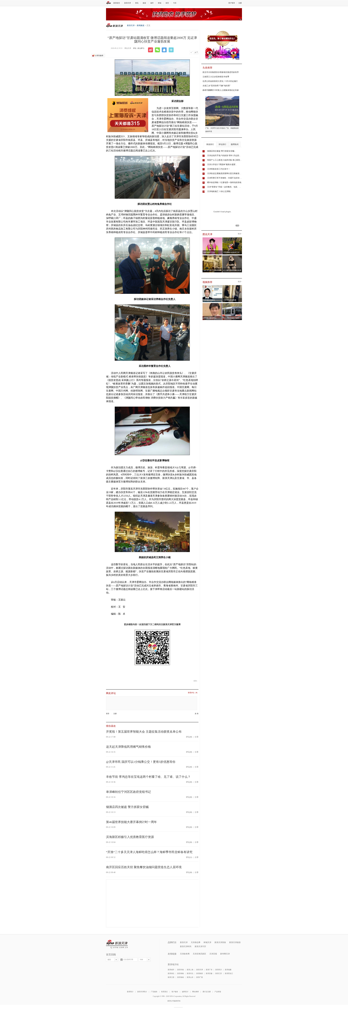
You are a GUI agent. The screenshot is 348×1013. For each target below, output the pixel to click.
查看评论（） (193, 693)
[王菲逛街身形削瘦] (232, 286)
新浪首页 (116, 3)
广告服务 (154, 992)
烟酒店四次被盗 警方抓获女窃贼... (221, 151)
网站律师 (195, 992)
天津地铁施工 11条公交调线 (219, 191)
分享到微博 (99, 56)
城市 (152, 3)
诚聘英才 (185, 992)
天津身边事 (195, 942)
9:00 (141, 960)
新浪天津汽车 (200, 946)
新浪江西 (171, 977)
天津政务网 (184, 954)
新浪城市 (171, 970)
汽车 (174, 3)
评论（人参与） (139, 48)
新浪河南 (180, 970)
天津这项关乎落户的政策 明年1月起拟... (224, 156)
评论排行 (222, 144)
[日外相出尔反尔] (212, 286)
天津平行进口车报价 (217, 128)
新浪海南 (180, 977)
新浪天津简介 (142, 992)
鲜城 (159, 3)
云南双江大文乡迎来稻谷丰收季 (216, 77)
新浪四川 (218, 970)
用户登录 (231, 3)
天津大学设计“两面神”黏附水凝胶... (222, 164)
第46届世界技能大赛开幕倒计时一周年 (131, 822)
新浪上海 (190, 970)
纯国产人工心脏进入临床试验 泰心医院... (224, 160)
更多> (240, 234)
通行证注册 (207, 992)
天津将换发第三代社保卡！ (218, 169)
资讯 (136, 3)
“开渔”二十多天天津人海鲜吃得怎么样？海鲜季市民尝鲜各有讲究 (149, 852)
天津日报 (213, 954)
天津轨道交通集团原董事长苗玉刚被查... (224, 173)
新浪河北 (190, 973)
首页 (109, 960)
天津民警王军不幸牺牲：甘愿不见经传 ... (224, 178)
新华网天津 (225, 954)
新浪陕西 (199, 973)
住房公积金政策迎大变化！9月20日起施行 (220, 81)
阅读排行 (210, 144)
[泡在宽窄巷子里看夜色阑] (212, 256)
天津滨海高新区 (199, 954)
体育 (167, 3)
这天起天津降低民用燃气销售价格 (128, 746)
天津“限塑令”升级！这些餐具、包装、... (224, 187)
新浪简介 (130, 992)
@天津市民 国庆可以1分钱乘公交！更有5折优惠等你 (140, 761)
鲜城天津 (207, 942)
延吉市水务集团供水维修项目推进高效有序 (221, 72)
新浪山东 (190, 977)
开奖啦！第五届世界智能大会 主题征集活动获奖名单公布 (144, 731)
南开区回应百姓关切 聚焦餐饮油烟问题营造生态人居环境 (144, 867)
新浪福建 (228, 970)
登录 (107, 714)
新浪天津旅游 (235, 942)
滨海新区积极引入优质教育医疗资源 (130, 837)
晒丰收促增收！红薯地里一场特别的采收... (225, 182)
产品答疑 (218, 992)
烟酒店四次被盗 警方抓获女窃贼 (127, 807)
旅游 (144, 3)
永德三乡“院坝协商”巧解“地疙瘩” (217, 86)
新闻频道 (140, 25)
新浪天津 (127, 3)
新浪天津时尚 (185, 946)
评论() (189, 737)
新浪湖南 (180, 973)
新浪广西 (199, 977)
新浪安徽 (209, 973)
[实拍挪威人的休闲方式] (232, 238)
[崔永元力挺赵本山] (212, 304)
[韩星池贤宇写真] (212, 238)
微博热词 (234, 144)
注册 (240, 3)
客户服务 (175, 992)
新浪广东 (209, 970)
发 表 (196, 714)
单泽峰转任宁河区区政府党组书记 (128, 792)
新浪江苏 (218, 973)
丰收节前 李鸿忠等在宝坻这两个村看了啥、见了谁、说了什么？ (148, 776)
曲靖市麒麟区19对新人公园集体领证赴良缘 (221, 90)
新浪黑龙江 (229, 973)
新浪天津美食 (220, 942)
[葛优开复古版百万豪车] (232, 304)
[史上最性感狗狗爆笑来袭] (232, 256)
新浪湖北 (171, 973)
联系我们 (164, 992)
